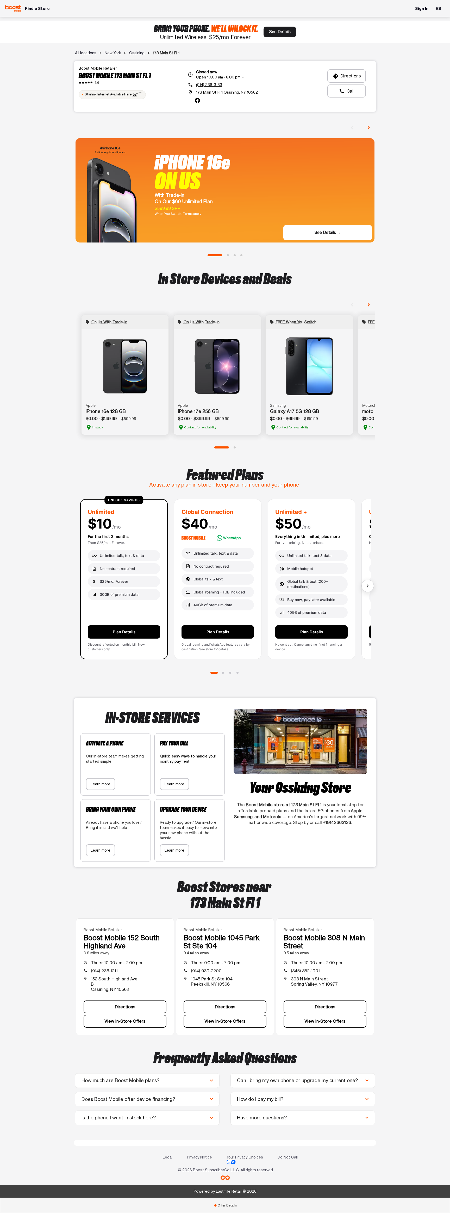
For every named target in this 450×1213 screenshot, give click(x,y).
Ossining (137, 53)
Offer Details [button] (225, 1205)
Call (346, 91)
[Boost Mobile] (13, 8)
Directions (347, 76)
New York (113, 53)
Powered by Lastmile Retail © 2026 (225, 1191)
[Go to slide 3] (235, 255)
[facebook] (197, 100)
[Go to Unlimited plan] (214, 673)
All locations (85, 53)
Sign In (421, 8)
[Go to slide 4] (241, 255)
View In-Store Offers (125, 1021)
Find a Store (37, 8)
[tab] (225, 1205)
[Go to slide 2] (228, 255)
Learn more (100, 784)
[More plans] (367, 586)
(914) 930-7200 (206, 970)
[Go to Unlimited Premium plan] (237, 673)
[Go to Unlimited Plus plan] (230, 673)
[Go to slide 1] (215, 255)
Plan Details (124, 631)
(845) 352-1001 (305, 970)
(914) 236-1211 (104, 970)
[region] (225, 581)
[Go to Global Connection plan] (223, 673)
